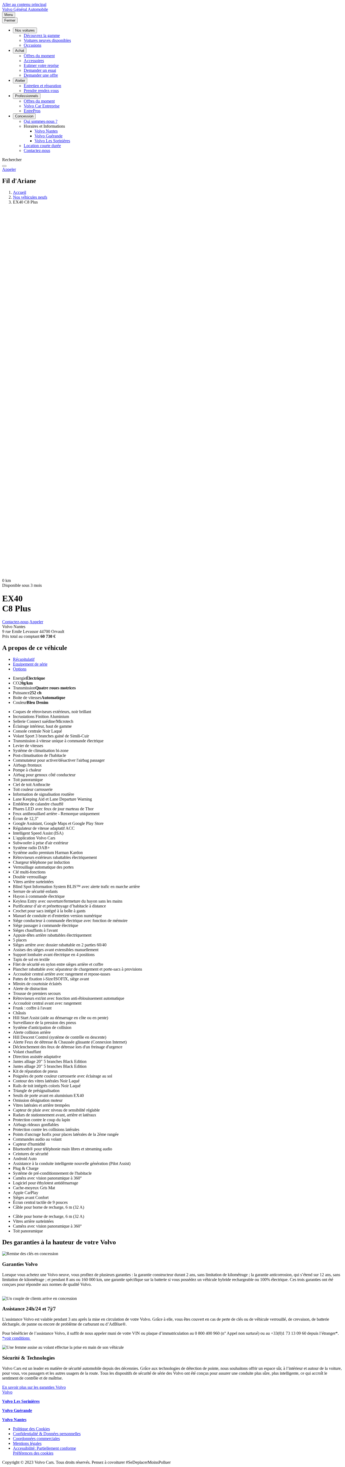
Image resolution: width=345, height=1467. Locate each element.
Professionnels (26, 96)
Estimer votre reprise (41, 65)
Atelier (20, 81)
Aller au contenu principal (24, 4)
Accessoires (34, 60)
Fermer (9, 20)
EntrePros (32, 111)
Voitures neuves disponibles (47, 40)
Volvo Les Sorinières (52, 140)
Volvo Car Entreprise (42, 106)
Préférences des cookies (33, 1453)
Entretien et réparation (42, 85)
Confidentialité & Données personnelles (47, 1433)
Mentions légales (27, 1443)
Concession (24, 116)
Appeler (9, 169)
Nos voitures (25, 30)
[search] (4, 166)
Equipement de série (30, 664)
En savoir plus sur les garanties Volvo (34, 1387)
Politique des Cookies (31, 1429)
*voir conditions (16, 1338)
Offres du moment (39, 55)
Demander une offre (41, 75)
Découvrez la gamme (42, 35)
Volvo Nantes (46, 131)
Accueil (19, 192)
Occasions (32, 45)
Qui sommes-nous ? (40, 121)
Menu (8, 15)
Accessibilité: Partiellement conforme (44, 1448)
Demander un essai (40, 70)
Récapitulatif (23, 659)
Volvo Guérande (48, 136)
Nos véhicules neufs (30, 197)
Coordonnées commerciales (36, 1438)
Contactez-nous (37, 150)
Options (19, 669)
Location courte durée (42, 145)
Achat (19, 51)
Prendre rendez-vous (41, 90)
